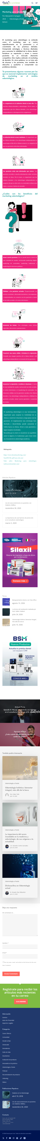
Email (4, 953)
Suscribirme (21, 1002)
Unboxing (5, 1078)
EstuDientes (6, 1056)
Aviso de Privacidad (8, 1020)
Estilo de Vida (6, 1052)
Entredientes (6, 1048)
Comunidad (5, 1037)
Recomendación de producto (11, 1075)
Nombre (5, 943)
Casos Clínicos (6, 1033)
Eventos (4, 1017)
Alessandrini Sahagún (12, 16)
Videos (4, 1082)
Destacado (5, 1045)
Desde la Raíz (6, 1041)
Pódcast (4, 1071)
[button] (37, 3)
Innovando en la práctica (9, 1063)
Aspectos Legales (7, 1023)
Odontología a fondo (17, 19)
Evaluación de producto (9, 1060)
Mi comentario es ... (8, 913)
